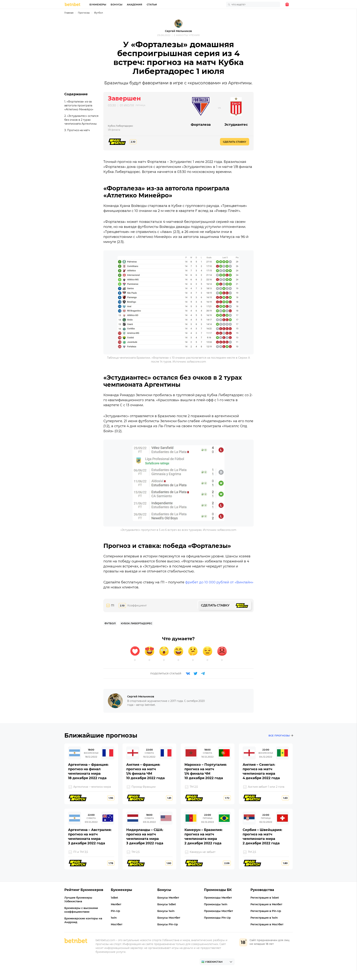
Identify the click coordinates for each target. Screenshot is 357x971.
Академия (134, 4)
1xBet (114, 897)
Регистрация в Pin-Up (265, 911)
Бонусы (116, 4)
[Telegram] (203, 673)
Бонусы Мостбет (168, 917)
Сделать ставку (234, 141)
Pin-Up (115, 911)
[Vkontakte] (188, 673)
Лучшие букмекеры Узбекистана (78, 899)
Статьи (152, 4)
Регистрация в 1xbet (264, 897)
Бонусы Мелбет (168, 897)
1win (114, 917)
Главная (68, 12)
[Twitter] (195, 673)
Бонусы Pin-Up (167, 924)
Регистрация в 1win (264, 917)
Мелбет (116, 904)
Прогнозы (84, 12)
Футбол (98, 12)
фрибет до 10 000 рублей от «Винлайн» (219, 582)
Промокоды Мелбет (218, 897)
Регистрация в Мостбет (266, 924)
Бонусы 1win (166, 911)
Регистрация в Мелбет (266, 904)
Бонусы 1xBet (166, 904)
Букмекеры (97, 4)
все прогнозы (279, 735)
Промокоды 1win (215, 904)
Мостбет (116, 924)
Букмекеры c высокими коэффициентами (81, 909)
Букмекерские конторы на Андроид (83, 920)
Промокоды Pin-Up (217, 917)
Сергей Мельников (178, 31)
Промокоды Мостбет (218, 911)
